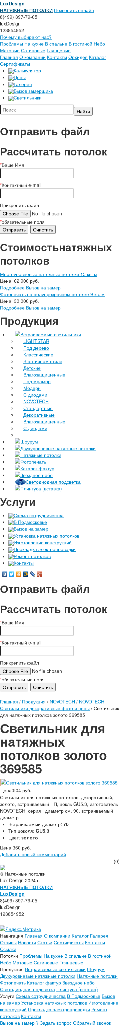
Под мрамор (37, 381)
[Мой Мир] (25, 574)
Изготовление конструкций (43, 542)
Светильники (28, 97)
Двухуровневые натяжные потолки (58, 448)
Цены (20, 77)
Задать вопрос (54, 1022)
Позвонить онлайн (74, 10)
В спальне (56, 43)
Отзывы (8, 942)
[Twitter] (11, 574)
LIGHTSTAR (36, 341)
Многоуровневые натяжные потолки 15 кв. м (48, 274)
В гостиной (80, 43)
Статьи (44, 942)
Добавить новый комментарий (33, 854)
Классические (38, 354)
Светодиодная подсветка (53, 481)
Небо (99, 43)
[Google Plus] (39, 574)
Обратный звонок (92, 1022)
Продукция (34, 701)
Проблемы (11, 43)
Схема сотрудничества (39, 515)
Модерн (32, 388)
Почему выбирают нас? (26, 36)
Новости (27, 942)
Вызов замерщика (33, 90)
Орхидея (78, 57)
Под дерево (36, 347)
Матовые (10, 50)
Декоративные (39, 414)
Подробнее (12, 287)
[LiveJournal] (32, 574)
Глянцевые (59, 50)
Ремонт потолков (32, 556)
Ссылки (8, 949)
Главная (9, 57)
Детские (32, 367)
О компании (32, 57)
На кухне (34, 43)
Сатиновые (33, 50)
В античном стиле (42, 361)
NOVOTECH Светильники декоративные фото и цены (52, 704)
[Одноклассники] (18, 574)
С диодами (35, 394)
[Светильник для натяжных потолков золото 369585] (59, 781)
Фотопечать (33, 461)
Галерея (23, 84)
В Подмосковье (30, 522)
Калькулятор (27, 70)
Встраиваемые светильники (50, 334)
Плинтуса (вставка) (41, 488)
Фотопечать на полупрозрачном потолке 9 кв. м (52, 294)
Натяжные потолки (40, 455)
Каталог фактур (37, 468)
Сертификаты (15, 63)
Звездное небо (36, 475)
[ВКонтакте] (4, 574)
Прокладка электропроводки (45, 549)
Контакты (57, 57)
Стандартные (38, 408)
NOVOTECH (36, 401)
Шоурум (29, 441)
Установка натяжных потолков (46, 535)
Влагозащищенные (44, 374)
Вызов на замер (43, 287)
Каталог (97, 57)
